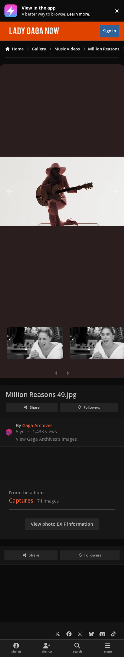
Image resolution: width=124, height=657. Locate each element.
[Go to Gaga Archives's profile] (9, 432)
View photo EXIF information (62, 524)
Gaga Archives (37, 425)
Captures (21, 500)
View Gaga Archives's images (46, 439)
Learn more (12, 11)
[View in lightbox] (62, 191)
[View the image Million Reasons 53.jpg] (35, 343)
